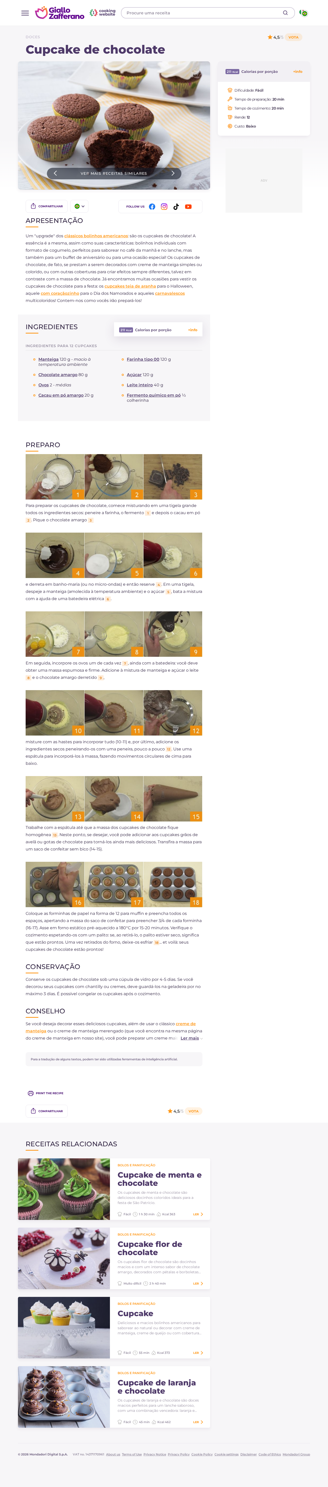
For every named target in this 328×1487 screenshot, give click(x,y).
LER (196, 1214)
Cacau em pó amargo (61, 395)
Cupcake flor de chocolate (150, 1248)
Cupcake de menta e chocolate (160, 1179)
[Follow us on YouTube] (189, 206)
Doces (33, 37)
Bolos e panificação (136, 1165)
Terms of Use (132, 1454)
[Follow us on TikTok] (177, 206)
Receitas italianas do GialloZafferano (76, 12)
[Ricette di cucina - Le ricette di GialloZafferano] (303, 12)
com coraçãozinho (60, 293)
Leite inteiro (140, 385)
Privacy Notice (155, 1454)
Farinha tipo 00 (143, 359)
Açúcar (134, 374)
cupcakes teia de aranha (130, 286)
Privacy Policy (179, 1454)
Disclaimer (248, 1454)
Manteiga (48, 359)
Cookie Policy (202, 1454)
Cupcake (135, 1313)
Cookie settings (226, 1454)
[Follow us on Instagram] (165, 206)
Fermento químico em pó (154, 395)
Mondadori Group (296, 1454)
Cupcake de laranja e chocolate (157, 1387)
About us (113, 1454)
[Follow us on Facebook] (153, 206)
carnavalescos (170, 293)
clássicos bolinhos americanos (96, 235)
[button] (186, 1038)
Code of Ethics (270, 1454)
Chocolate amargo (57, 374)
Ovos (43, 385)
